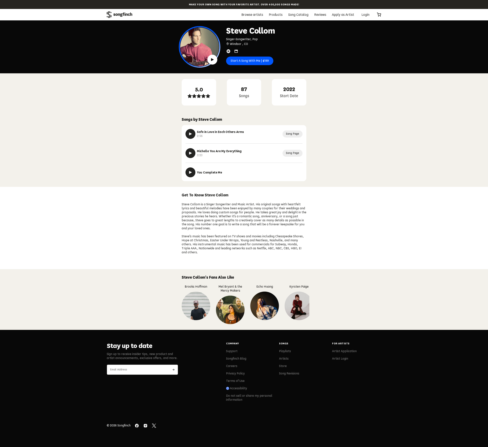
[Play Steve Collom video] (212, 60)
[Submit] (173, 369)
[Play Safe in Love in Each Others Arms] (190, 134)
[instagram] (145, 426)
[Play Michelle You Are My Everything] (190, 153)
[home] (119, 14)
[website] (236, 51)
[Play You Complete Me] (190, 172)
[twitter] (154, 426)
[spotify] (228, 51)
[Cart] (379, 14)
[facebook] (137, 426)
